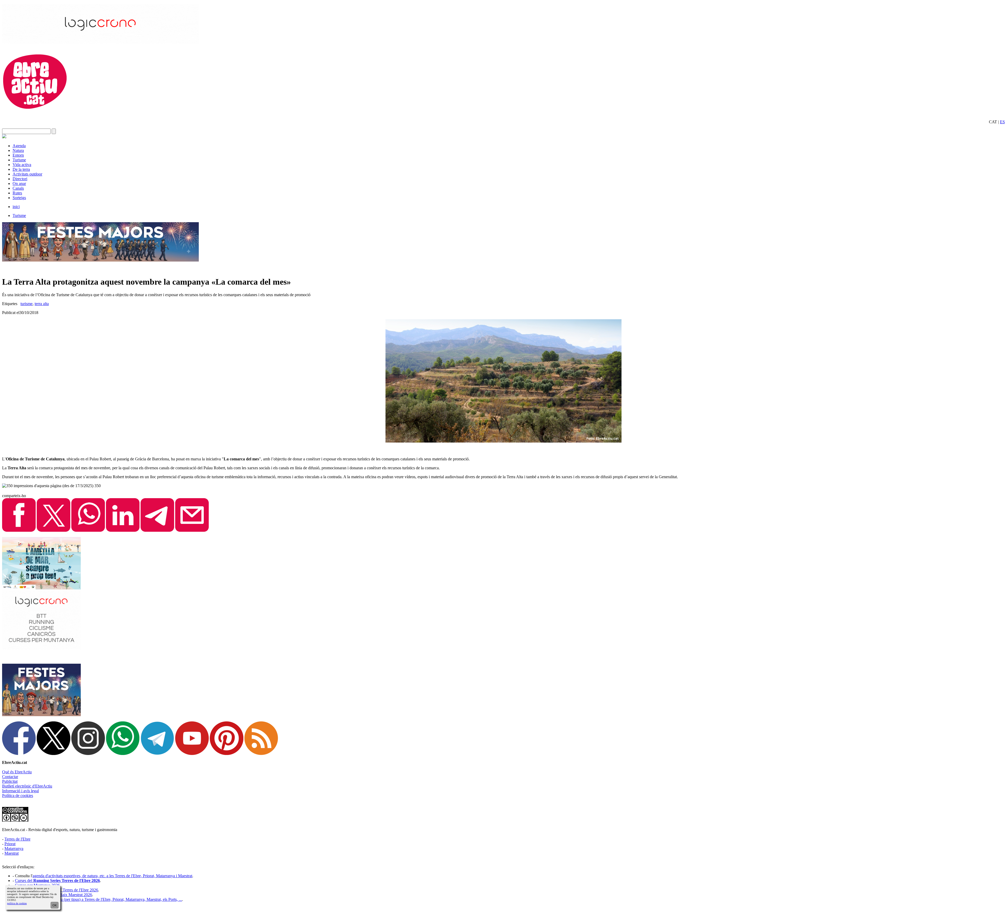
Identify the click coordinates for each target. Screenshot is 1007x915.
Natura (18, 150)
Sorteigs (19, 197)
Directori (20, 179)
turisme (26, 303)
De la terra (21, 169)
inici (16, 206)
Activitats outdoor (27, 174)
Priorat (9, 844)
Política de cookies (17, 795)
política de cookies (17, 903)
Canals (18, 188)
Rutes (17, 193)
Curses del (57, 880)
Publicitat (10, 781)
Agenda (19, 145)
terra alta (42, 303)
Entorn (18, 155)
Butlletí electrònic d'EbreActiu (27, 786)
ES (1002, 122)
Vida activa (22, 164)
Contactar (10, 776)
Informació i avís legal (20, 791)
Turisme (19, 160)
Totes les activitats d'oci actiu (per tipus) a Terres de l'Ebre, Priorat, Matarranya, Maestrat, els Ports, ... (98, 899)
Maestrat (11, 853)
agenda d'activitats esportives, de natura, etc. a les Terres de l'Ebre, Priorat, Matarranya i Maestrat (112, 876)
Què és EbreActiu (17, 772)
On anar (19, 183)
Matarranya (13, 848)
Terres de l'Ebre (17, 839)
